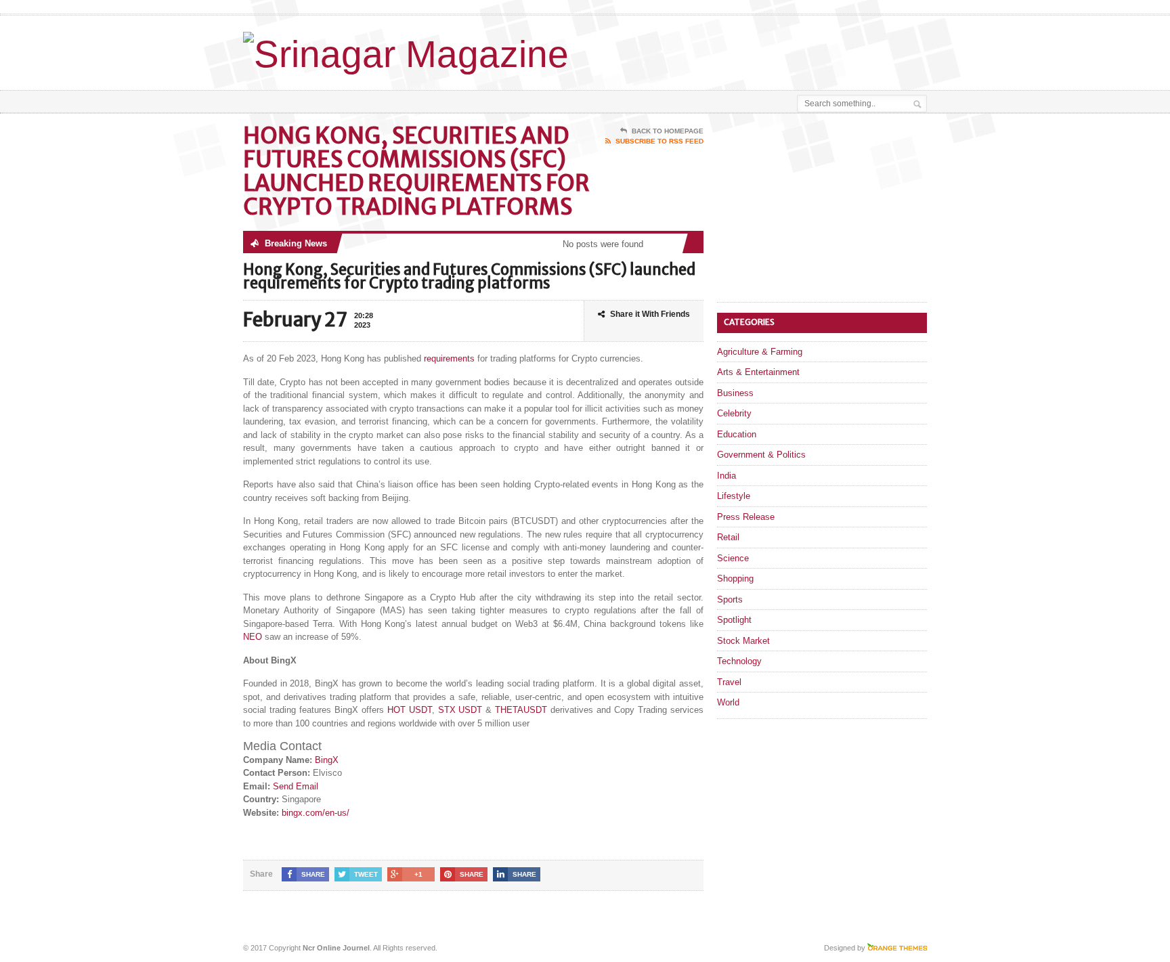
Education (736, 434)
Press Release (746, 517)
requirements (449, 358)
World (728, 702)
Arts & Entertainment (758, 372)
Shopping (735, 578)
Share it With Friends (650, 314)
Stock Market (743, 641)
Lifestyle (733, 496)
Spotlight (734, 620)
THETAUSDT (521, 710)
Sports (730, 599)
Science (733, 558)
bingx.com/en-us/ (315, 813)
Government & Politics (761, 455)
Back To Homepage (667, 131)
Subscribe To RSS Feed (659, 141)
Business (735, 393)
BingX (327, 760)
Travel (729, 682)
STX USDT (460, 710)
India (726, 476)
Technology (739, 661)
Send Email (295, 786)
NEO (252, 637)
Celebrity (734, 413)
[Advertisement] (768, 49)
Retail (728, 537)
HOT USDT (409, 710)
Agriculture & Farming (759, 352)
